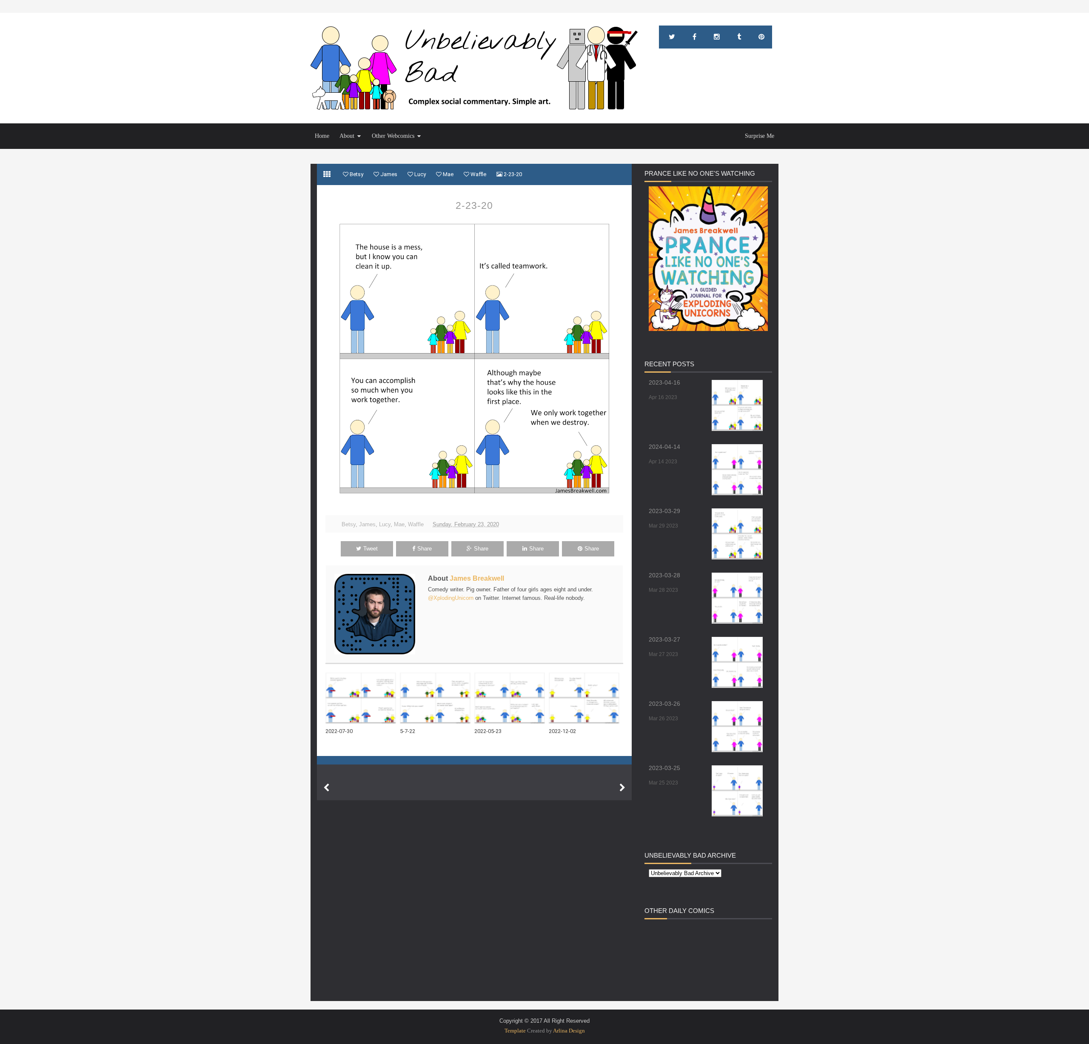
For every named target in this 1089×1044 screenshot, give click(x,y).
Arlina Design (569, 1030)
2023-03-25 (664, 767)
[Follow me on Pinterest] (761, 37)
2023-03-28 (664, 575)
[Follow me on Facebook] (694, 37)
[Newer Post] (326, 787)
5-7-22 (407, 731)
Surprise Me (759, 136)
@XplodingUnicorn (450, 598)
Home (322, 136)
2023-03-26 (664, 703)
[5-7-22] (437, 698)
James (367, 524)
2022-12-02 (562, 731)
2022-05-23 (488, 731)
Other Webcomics (393, 136)
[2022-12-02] (586, 698)
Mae (399, 524)
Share (424, 548)
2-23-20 (474, 205)
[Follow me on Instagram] (716, 37)
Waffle (416, 524)
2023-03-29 (664, 511)
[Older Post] (622, 787)
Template (515, 1030)
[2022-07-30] (362, 698)
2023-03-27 (664, 639)
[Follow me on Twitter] (672, 37)
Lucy (385, 524)
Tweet (370, 548)
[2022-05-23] (511, 698)
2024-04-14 (664, 446)
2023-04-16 (664, 382)
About (346, 136)
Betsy (349, 524)
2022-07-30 (339, 731)
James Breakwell (477, 578)
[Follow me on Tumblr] (739, 37)
